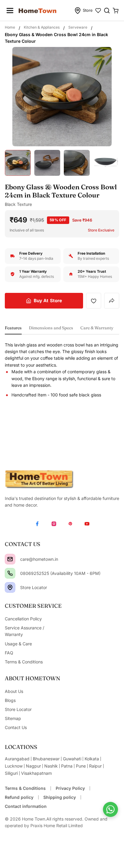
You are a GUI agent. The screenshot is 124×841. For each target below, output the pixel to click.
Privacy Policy (70, 788)
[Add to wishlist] (94, 300)
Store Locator (33, 587)
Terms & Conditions (25, 788)
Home (10, 27)
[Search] (107, 10)
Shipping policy (59, 797)
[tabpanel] (62, 370)
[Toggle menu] (10, 10)
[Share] (111, 301)
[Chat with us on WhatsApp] (110, 809)
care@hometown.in (39, 559)
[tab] (13, 329)
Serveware (77, 27)
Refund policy (19, 797)
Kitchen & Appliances (42, 27)
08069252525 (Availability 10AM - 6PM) (60, 573)
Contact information (26, 806)
